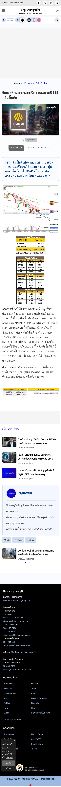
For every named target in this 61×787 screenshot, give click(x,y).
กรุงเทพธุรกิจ (36, 739)
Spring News (37, 744)
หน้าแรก (16, 83)
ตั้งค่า (8, 768)
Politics (7, 703)
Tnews (34, 749)
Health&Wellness (39, 698)
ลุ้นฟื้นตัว (30, 540)
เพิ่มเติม (9, 757)
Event (6, 713)
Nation (7, 744)
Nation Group (37, 734)
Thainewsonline (11, 749)
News (6, 708)
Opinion (34, 708)
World (6, 698)
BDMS (7, 540)
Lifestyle (35, 703)
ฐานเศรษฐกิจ (9, 754)
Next (52, 554)
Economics (9, 683)
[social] (39, 3)
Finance (28, 83)
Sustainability (10, 693)
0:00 (9, 20)
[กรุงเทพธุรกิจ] (30, 10)
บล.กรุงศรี (18, 540)
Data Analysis (42, 83)
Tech (33, 688)
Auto (33, 693)
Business (8, 688)
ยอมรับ (8, 763)
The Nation (9, 734)
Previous (5, 554)
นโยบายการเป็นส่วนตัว (40, 713)
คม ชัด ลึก (8, 739)
